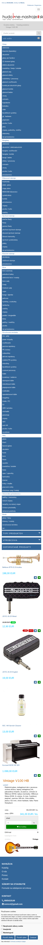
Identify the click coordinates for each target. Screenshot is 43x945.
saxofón (5, 463)
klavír (4, 442)
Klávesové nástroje (9, 178)
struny (4, 96)
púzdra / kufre (7, 123)
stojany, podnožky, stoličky (11, 130)
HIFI (3, 422)
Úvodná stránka (9, 25)
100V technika (7, 408)
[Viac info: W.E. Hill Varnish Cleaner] (35, 736)
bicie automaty (7, 271)
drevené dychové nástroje (11, 233)
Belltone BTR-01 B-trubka (12, 567)
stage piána (6, 188)
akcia (31, 631)
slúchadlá (5, 411)
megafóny (5, 398)
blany (4, 319)
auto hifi (5, 425)
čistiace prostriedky (9, 507)
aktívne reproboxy (8, 356)
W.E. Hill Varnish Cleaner (11, 726)
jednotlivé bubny (8, 274)
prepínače (5, 120)
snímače (5, 99)
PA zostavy (6, 350)
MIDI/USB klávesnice (9, 192)
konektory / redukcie (9, 377)
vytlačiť (5, 785)
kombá (4, 199)
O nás (4, 872)
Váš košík (21, 38)
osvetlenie (5, 432)
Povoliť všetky (8, 937)
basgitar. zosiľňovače (9, 151)
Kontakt (5, 879)
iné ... (4, 528)
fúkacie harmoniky (8, 236)
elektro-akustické (8, 65)
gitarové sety (6, 72)
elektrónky (6, 133)
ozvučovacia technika (9, 525)
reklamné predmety (9, 511)
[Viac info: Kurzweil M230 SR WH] (35, 775)
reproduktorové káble (9, 394)
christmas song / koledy (10, 490)
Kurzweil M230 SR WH (10, 765)
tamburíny (5, 305)
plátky (4, 243)
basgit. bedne (7, 157)
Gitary (4, 44)
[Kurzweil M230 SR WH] (21, 752)
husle (4, 453)
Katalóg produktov (23, 25)
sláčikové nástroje (8, 260)
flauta (4, 459)
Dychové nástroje (8, 216)
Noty (4, 435)
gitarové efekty (7, 75)
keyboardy (6, 182)
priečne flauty (7, 219)
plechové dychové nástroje (11, 230)
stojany (4, 206)
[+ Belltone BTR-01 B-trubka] (39, 577)
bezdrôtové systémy (9, 113)
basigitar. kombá (8, 154)
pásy (4, 127)
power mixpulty (7, 339)
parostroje (5, 415)
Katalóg (5, 868)
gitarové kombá (7, 89)
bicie (4, 456)
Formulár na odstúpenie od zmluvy (16, 888)
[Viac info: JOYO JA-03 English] (35, 682)
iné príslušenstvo (8, 137)
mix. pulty (5, 336)
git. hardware (6, 116)
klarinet (4, 480)
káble (4, 374)
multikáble (5, 391)
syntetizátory (6, 195)
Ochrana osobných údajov (18, 941)
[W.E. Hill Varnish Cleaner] (21, 705)
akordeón (5, 449)
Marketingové (8, 933)
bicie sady (5, 281)
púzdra (4, 326)
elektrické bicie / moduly (10, 278)
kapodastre (6, 103)
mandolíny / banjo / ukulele (11, 68)
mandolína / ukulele (9, 466)
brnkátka (5, 106)
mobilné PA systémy (9, 360)
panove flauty (7, 226)
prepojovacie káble (8, 387)
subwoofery (6, 353)
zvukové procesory (9, 370)
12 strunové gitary (8, 61)
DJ (3, 405)
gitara (4, 439)
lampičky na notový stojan (11, 504)
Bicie (4, 267)
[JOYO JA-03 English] (21, 652)
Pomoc (5, 875)
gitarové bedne (7, 92)
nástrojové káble (8, 380)
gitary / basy (6, 518)
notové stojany (7, 501)
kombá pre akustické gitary (11, 85)
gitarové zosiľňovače (9, 82)
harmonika (6, 477)
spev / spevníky (7, 473)
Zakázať (33, 937)
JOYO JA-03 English (10, 672)
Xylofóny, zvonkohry (9, 302)
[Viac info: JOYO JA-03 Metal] (35, 630)
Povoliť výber (22, 937)
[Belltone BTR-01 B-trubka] (21, 559)
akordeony (6, 257)
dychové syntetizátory (10, 240)
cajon (4, 291)
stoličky (5, 212)
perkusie (5, 298)
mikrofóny (5, 363)
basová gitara (7, 446)
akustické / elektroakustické (12, 147)
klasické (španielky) (9, 51)
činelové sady (7, 288)
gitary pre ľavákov (8, 58)
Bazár (4, 514)
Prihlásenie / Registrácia (34, 5)
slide (4, 109)
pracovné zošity (7, 487)
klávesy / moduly (8, 521)
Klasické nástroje (8, 254)
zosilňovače (6, 343)
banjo (4, 470)
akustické (5, 55)
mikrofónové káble (8, 384)
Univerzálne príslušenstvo (11, 494)
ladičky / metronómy (9, 497)
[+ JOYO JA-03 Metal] (39, 630)
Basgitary (5, 140)
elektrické (5, 48)
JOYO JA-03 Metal (9, 616)
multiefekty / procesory (10, 79)
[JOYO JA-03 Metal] (21, 598)
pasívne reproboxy (8, 346)
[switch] (2, 926)
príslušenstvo (7, 175)
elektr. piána (6, 185)
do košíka (22, 827)
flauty (4, 223)
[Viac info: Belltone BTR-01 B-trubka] (35, 577)
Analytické (7, 929)
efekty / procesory (8, 161)
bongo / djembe (7, 295)
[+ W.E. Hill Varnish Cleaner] (39, 736)
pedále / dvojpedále (9, 315)
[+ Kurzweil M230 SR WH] (39, 775)
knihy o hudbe (7, 483)
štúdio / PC (6, 401)
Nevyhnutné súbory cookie (13, 926)
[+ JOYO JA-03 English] (39, 682)
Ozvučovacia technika (10, 332)
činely (4, 284)
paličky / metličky (8, 322)
